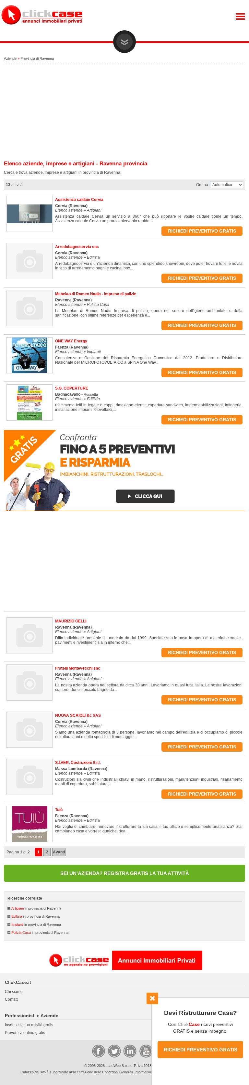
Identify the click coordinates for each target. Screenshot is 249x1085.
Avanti (59, 852)
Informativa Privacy (150, 1072)
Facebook (98, 1051)
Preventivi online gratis (25, 1032)
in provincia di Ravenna (36, 908)
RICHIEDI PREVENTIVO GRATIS (200, 1049)
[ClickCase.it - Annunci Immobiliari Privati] (42, 29)
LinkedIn (129, 1051)
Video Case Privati (145, 1051)
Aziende (10, 58)
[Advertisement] (124, 112)
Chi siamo (14, 991)
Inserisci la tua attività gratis (29, 1025)
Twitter (114, 1051)
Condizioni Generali (117, 1072)
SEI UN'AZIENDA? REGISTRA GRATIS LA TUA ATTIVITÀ (124, 873)
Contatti (11, 999)
